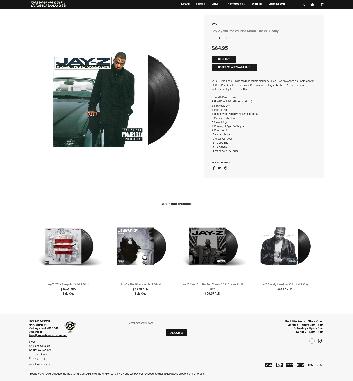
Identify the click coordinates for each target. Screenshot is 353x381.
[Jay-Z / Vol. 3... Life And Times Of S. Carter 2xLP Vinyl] (212, 247)
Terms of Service (39, 354)
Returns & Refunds (40, 350)
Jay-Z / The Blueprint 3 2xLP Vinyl (68, 284)
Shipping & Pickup (39, 346)
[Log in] (312, 4)
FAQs (32, 341)
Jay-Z (215, 24)
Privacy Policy (37, 358)
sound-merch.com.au (40, 364)
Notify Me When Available (234, 67)
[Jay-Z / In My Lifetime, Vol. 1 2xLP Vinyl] (285, 247)
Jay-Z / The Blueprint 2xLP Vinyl (140, 284)
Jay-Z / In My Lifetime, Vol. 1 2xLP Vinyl (284, 284)
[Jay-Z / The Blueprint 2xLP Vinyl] (140, 247)
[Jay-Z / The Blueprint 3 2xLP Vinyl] (68, 247)
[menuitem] (185, 4)
